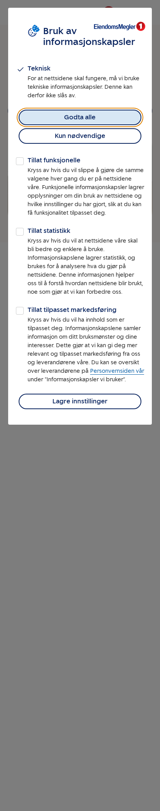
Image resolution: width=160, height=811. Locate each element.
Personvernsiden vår (117, 371)
